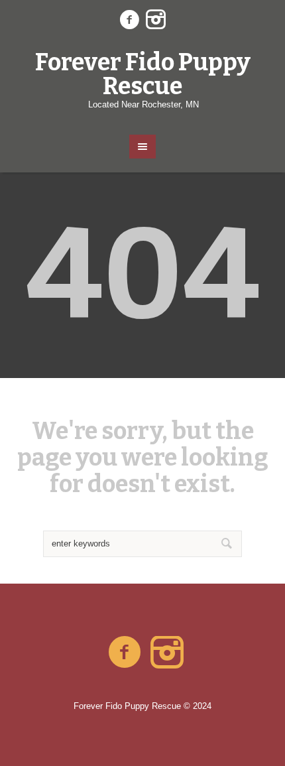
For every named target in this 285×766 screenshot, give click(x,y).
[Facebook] (129, 20)
